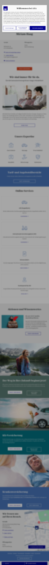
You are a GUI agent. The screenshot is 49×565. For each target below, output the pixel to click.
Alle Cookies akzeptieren (37, 28)
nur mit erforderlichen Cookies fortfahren (22, 28)
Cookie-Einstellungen (9, 28)
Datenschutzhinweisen (35, 22)
